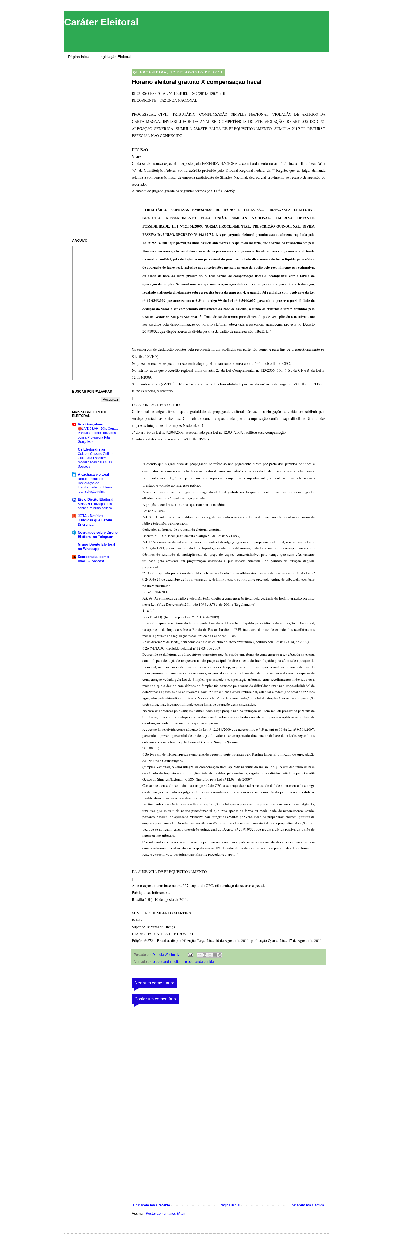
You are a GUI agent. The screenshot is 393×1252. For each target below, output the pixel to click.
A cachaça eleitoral (93, 474)
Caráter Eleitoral (101, 22)
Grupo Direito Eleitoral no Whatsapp (96, 546)
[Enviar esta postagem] (190, 954)
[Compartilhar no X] (209, 955)
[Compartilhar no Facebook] (214, 955)
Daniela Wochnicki (166, 954)
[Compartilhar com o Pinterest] (219, 955)
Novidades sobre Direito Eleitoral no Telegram (98, 534)
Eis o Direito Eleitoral (95, 500)
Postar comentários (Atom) (166, 1213)
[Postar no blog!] (204, 955)
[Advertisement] (228, 1162)
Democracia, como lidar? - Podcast (93, 559)
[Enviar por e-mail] (199, 955)
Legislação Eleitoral (114, 56)
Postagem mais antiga (306, 1205)
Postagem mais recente (151, 1205)
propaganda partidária (201, 961)
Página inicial (79, 56)
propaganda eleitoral (168, 961)
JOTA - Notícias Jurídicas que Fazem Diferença (95, 520)
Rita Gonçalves (90, 424)
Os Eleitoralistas (91, 449)
